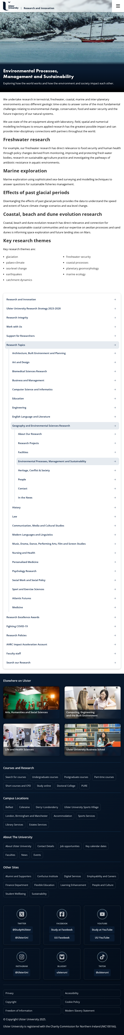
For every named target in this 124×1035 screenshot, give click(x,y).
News (23, 854)
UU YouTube (102, 937)
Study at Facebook (62, 929)
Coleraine (23, 806)
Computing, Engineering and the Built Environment (82, 714)
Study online (43, 784)
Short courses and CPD (17, 784)
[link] (31, 702)
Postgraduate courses (75, 776)
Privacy (9, 993)
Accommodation (62, 815)
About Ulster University (18, 846)
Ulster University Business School (85, 749)
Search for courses (15, 777)
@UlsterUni (19, 936)
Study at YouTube (102, 929)
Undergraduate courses (44, 776)
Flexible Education (43, 884)
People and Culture (101, 884)
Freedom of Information (18, 1010)
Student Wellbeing (14, 892)
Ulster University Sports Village (81, 807)
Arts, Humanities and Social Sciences (26, 712)
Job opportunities (69, 846)
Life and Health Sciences (19, 749)
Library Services (13, 823)
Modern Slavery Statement (79, 1010)
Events (36, 854)
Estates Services (37, 823)
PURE (84, 785)
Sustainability (38, 892)
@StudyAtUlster (22, 929)
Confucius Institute (46, 875)
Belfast (8, 806)
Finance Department (15, 884)
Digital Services (71, 875)
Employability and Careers (100, 875)
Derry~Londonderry (46, 806)
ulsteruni (62, 972)
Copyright (10, 1002)
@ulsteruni (101, 971)
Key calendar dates (96, 846)
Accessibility (71, 993)
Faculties (10, 855)
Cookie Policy (72, 1002)
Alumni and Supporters (17, 875)
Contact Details (45, 846)
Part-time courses (103, 776)
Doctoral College (65, 784)
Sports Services (85, 815)
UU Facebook (62, 937)
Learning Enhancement (72, 884)
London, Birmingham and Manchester (26, 816)
